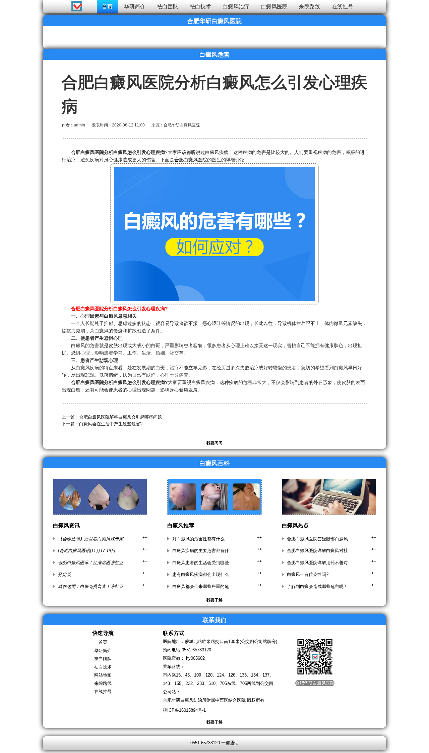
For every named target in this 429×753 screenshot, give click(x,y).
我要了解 (214, 600)
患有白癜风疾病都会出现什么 (200, 574)
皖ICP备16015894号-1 (184, 710)
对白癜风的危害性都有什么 (198, 538)
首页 (107, 6)
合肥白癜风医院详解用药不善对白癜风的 (320, 562)
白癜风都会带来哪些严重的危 (200, 586)
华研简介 (134, 6)
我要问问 (214, 443)
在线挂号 (342, 6)
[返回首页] (12, 4)
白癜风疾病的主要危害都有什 (200, 550)
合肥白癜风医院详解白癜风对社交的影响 (320, 550)
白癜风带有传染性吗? (307, 574)
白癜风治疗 (236, 6)
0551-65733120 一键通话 (214, 742)
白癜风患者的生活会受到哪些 (200, 562)
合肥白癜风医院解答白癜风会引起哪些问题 (120, 417)
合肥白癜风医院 (190, 159)
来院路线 (309, 6)
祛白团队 (167, 6)
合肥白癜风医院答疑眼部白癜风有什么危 (320, 538)
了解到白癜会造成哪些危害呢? (316, 586)
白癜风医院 (274, 6)
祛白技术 (200, 6)
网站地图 (103, 675)
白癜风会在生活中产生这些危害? (110, 423)
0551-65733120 (196, 649)
